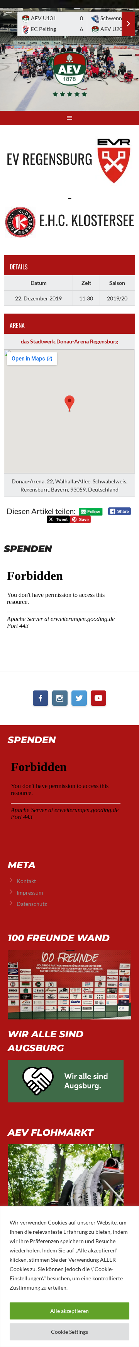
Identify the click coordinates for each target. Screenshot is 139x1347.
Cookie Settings (69, 1331)
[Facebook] (40, 698)
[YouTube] (98, 698)
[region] (69, 1276)
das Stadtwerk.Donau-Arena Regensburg (69, 341)
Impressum (30, 892)
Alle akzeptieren (69, 1310)
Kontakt (26, 881)
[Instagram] (60, 698)
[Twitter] (79, 698)
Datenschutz (32, 903)
